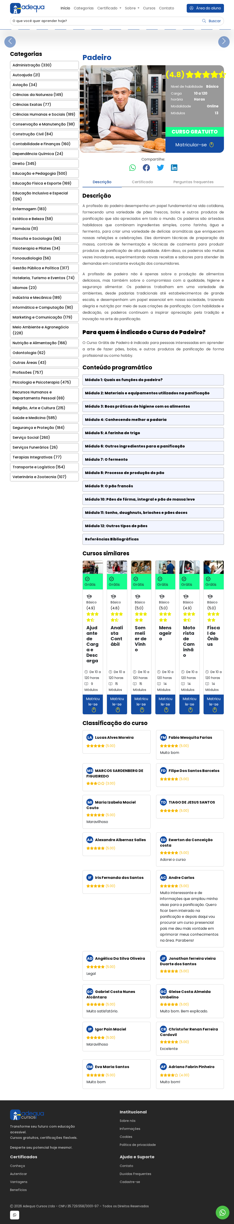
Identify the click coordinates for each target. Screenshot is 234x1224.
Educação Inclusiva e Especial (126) (40, 196)
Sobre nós (128, 1120)
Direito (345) (24, 163)
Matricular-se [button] (191, 145)
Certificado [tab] (142, 182)
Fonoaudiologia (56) (32, 258)
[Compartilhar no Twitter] (160, 168)
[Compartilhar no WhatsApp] (132, 168)
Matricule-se (93, 701)
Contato (166, 8)
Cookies (126, 1136)
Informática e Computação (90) (43, 307)
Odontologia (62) (29, 352)
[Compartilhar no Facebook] (146, 168)
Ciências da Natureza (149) (38, 94)
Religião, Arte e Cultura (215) (39, 408)
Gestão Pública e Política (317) (41, 268)
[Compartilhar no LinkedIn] (174, 168)
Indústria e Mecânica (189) (37, 297)
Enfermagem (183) (30, 209)
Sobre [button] (131, 8)
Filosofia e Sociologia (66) (37, 238)
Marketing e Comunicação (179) (42, 317)
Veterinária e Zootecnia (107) (39, 477)
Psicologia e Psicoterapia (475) (42, 382)
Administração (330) (32, 65)
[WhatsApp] (223, 1212)
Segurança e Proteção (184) (39, 427)
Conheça (17, 1166)
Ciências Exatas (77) (32, 104)
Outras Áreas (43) (29, 362)
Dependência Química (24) (38, 153)
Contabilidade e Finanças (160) (42, 144)
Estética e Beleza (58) (33, 218)
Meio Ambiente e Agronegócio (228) (41, 330)
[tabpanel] (153, 641)
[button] (14, 1215)
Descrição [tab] (102, 182)
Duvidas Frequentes (135, 1174)
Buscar (214, 21)
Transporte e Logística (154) (39, 467)
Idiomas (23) (25, 287)
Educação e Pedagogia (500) (40, 173)
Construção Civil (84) (33, 134)
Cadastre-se (130, 1182)
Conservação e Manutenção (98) (44, 124)
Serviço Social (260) (31, 437)
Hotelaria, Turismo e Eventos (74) (44, 278)
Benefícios (18, 1190)
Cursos (149, 8)
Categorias (84, 8)
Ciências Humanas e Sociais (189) (44, 114)
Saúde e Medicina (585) (35, 417)
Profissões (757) (28, 372)
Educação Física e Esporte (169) (42, 183)
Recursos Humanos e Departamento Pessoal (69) (39, 395)
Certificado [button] (107, 8)
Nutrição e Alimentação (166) (40, 343)
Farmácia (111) (25, 228)
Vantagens (18, 1182)
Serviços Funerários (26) (35, 447)
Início (65, 8)
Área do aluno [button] (208, 8)
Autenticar (18, 1174)
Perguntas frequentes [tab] (193, 182)
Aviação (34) (25, 84)
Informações (130, 1128)
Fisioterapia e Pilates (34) (36, 248)
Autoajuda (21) (26, 75)
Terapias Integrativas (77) (37, 457)
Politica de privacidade (138, 1144)
